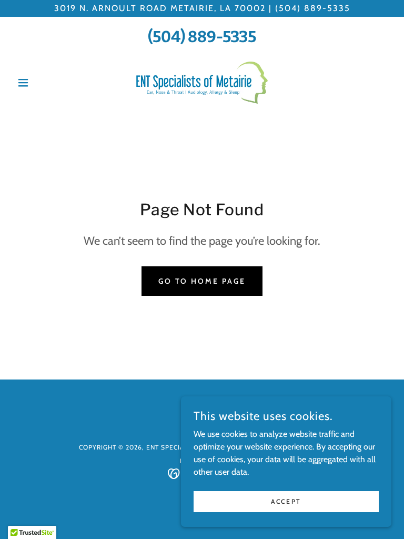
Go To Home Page (202, 281)
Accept (286, 501)
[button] (41, 82)
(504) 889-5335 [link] (202, 36)
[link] (202, 83)
